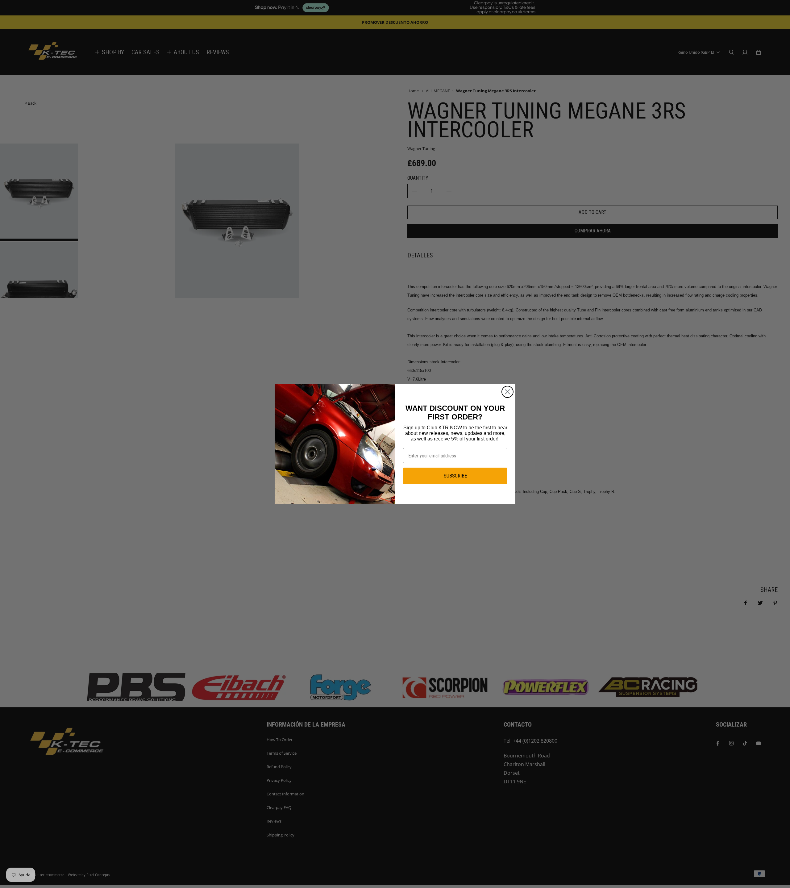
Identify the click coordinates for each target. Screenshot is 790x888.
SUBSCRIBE (455, 476)
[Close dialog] (507, 391)
